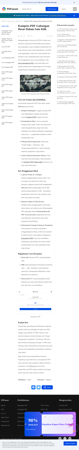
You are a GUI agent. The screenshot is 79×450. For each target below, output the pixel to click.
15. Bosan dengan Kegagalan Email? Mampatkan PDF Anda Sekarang (66, 102)
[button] (35, 302)
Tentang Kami (5, 421)
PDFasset (33, 366)
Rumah (4, 21)
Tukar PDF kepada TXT (7, 98)
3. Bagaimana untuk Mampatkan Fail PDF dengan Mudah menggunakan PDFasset (66, 40)
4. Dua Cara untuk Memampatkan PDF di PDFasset (67, 45)
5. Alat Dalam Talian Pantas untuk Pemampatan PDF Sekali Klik (67, 51)
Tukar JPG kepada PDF (7, 117)
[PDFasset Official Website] (10, 9)
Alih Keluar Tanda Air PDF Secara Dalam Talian (7, 32)
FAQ (2, 409)
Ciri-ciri (3, 413)
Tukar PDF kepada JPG (7, 85)
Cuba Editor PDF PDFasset (58, 15)
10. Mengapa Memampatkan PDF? (67, 77)
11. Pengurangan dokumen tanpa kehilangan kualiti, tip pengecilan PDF (66, 81)
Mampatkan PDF (22, 405)
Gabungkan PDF (22, 409)
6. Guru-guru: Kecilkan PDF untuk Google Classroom (67, 56)
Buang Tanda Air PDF (65, 409)
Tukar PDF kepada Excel (7, 79)
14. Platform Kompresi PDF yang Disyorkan (67, 97)
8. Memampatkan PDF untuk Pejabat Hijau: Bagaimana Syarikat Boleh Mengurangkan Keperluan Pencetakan (67, 67)
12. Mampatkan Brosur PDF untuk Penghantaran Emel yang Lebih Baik (67, 86)
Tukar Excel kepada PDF (7, 104)
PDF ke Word (45, 405)
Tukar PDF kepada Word (7, 72)
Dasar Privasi (5, 417)
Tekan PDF (19, 21)
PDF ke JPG (44, 409)
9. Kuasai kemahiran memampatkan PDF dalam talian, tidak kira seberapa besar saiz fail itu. (66, 72)
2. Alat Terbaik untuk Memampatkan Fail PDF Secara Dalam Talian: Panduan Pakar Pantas (66, 35)
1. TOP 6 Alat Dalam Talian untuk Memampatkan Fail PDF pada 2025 (67, 30)
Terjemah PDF (63, 405)
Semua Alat (10, 21)
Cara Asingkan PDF (7, 67)
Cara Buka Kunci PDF (7, 52)
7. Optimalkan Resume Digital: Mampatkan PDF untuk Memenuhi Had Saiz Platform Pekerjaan (67, 61)
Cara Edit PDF (6, 47)
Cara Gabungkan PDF (8, 62)
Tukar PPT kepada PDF (7, 123)
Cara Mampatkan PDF (8, 58)
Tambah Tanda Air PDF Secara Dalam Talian (7, 40)
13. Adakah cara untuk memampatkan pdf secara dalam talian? (66, 92)
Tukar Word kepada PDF (7, 110)
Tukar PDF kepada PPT (7, 91)
